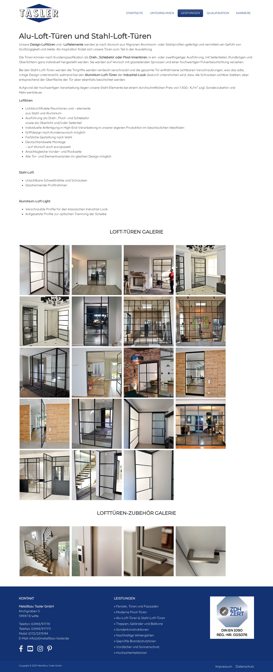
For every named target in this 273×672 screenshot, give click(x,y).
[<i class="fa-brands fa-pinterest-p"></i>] (49, 648)
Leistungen (190, 13)
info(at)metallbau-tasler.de (49, 638)
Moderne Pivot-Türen (131, 612)
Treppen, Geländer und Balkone (139, 624)
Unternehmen (162, 13)
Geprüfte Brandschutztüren (136, 641)
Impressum (223, 666)
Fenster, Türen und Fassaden (137, 606)
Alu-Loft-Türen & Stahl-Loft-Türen (140, 618)
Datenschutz (245, 666)
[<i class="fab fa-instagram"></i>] (40, 648)
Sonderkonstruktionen (132, 629)
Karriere (243, 13)
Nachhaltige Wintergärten (135, 635)
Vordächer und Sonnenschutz (137, 647)
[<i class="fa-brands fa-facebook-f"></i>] (21, 648)
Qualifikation (218, 13)
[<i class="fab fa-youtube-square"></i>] (30, 648)
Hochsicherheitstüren (131, 653)
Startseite (134, 13)
